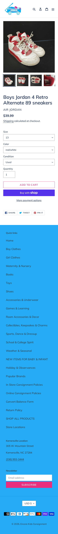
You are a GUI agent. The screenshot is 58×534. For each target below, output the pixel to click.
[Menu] (53, 8)
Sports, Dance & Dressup (21, 334)
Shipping (8, 120)
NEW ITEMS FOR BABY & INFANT (27, 359)
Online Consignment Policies (23, 393)
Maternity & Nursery (18, 266)
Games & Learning (17, 308)
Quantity (8, 168)
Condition (8, 156)
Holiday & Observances (20, 367)
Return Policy (14, 410)
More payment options (29, 200)
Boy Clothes (13, 249)
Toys (9, 283)
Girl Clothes (13, 257)
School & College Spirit (19, 342)
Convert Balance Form (20, 401)
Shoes (10, 291)
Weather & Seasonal (19, 350)
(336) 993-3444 (15, 459)
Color (6, 144)
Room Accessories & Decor (22, 317)
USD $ (28, 503)
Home (9, 240)
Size (5, 131)
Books (9, 274)
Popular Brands (15, 376)
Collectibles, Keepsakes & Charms (26, 325)
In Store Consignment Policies (24, 384)
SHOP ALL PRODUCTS (20, 418)
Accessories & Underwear (22, 300)
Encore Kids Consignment (33, 524)
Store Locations (15, 427)
